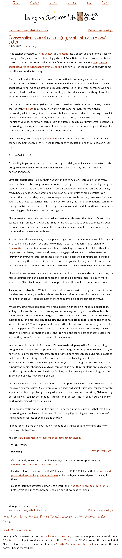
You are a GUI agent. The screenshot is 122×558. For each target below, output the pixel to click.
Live (89, 3)
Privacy (44, 516)
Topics (16, 3)
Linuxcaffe (62, 53)
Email (6, 530)
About (14, 516)
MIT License (68, 540)
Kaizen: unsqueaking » (100, 30)
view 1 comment (27, 437)
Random (72, 3)
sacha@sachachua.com (57, 536)
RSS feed (78, 516)
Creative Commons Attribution (73, 544)
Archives (33, 516)
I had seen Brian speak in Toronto (89, 485)
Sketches (8, 522)
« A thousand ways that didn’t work (28, 30)
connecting (30, 46)
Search (53, 3)
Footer (105, 3)
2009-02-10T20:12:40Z (101, 451)
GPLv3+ (7, 540)
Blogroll (90, 516)
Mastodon (16, 530)
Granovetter (16, 248)
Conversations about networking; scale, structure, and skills (57, 39)
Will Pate (28, 108)
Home (6, 516)
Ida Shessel (47, 53)
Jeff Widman (50, 138)
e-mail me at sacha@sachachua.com (60, 437)
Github (28, 530)
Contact (34, 3)
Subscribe (66, 516)
